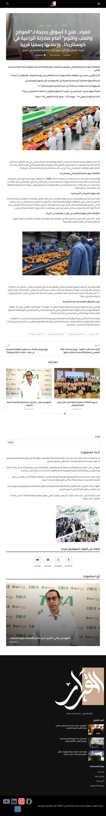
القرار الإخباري (87, 713)
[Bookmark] (58, 371)
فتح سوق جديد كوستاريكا (36, 334)
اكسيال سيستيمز (45, 806)
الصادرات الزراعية (93, 334)
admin (68, 55)
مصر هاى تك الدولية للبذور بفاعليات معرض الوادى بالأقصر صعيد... (73, 740)
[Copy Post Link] (5, 407)
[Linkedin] (14, 801)
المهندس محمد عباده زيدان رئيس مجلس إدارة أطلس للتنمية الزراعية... (71, 727)
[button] (9, 391)
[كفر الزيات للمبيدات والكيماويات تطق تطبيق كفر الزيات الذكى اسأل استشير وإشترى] (96, 756)
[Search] (7, 4)
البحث (97, 436)
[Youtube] (6, 801)
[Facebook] (29, 801)
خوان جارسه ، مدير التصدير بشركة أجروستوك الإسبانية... (39, 638)
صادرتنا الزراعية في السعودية (77, 334)
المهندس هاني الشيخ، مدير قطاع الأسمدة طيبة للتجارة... (29, 403)
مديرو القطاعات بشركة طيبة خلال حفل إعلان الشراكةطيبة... (77, 403)
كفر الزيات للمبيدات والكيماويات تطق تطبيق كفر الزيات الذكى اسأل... (72, 753)
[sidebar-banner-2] (53, 523)
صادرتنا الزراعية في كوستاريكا (56, 334)
